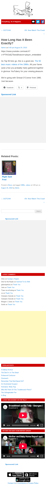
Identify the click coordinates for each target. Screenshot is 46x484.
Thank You (16, 284)
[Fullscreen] (42, 425)
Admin (3, 48)
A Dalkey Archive (7, 370)
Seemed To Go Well (23, 282)
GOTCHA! (6, 30)
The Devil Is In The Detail (10, 372)
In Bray (3, 395)
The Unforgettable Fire (8, 392)
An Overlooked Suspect (9, 384)
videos (28, 185)
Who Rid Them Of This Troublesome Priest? (16, 390)
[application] (23, 415)
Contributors (22, 483)
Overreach (4, 378)
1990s (23, 185)
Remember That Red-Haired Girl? (12, 381)
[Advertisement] (23, 120)
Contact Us (12, 483)
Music (10, 185)
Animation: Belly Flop (8, 387)
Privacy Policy (33, 483)
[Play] (4, 425)
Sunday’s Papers (13, 279)
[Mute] (38, 425)
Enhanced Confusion (8, 375)
